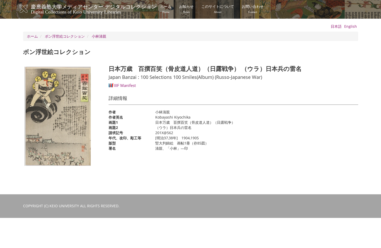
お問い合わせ (253, 9)
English (350, 26)
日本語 (336, 26)
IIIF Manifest (125, 85)
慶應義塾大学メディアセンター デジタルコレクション (94, 8)
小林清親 (99, 36)
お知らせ (186, 9)
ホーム (165, 9)
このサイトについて (217, 9)
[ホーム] (29, 8)
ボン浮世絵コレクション (65, 36)
